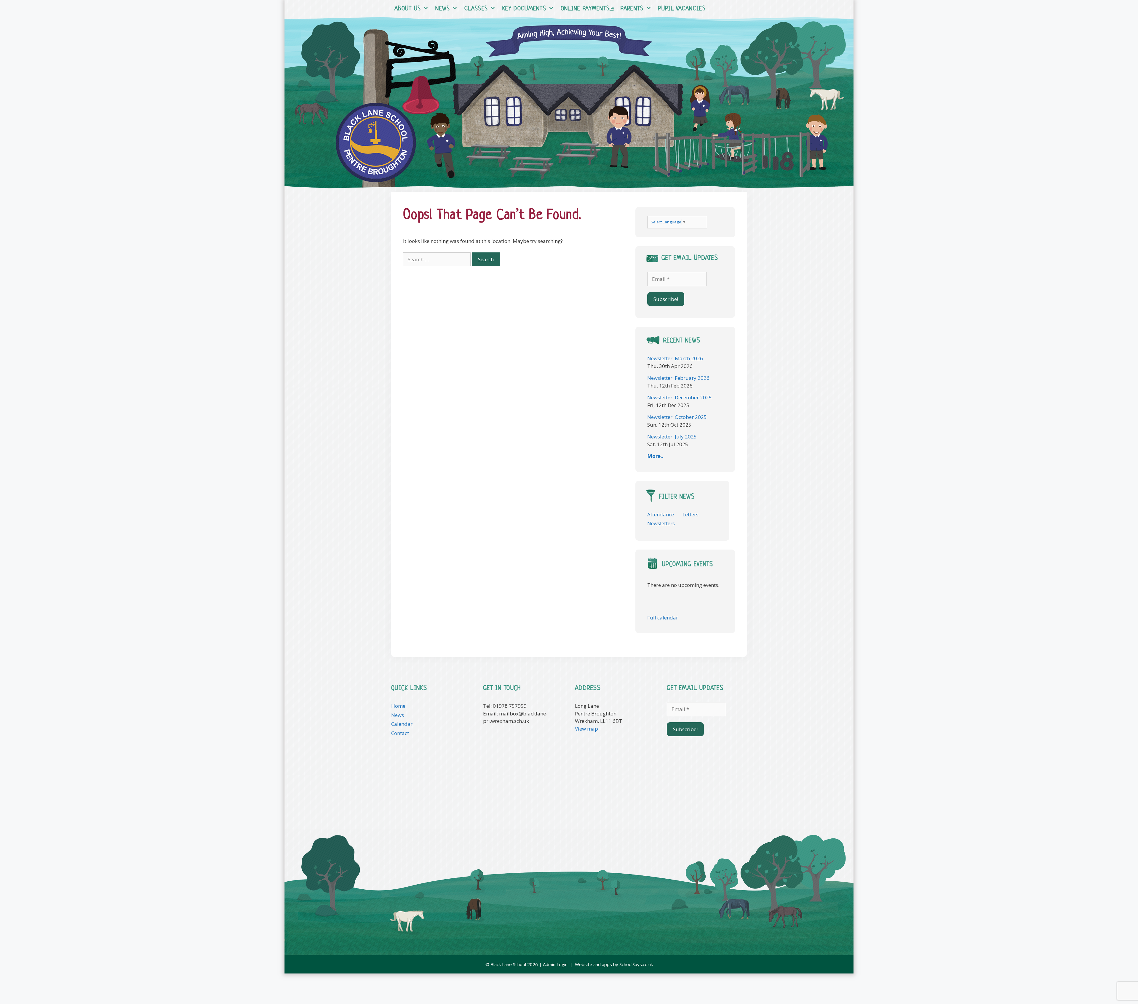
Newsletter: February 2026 (678, 377)
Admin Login (555, 964)
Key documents (524, 9)
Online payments (585, 9)
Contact (400, 733)
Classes (476, 9)
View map (586, 728)
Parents (632, 9)
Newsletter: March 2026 (675, 358)
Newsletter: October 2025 (677, 417)
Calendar (402, 723)
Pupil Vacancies (682, 9)
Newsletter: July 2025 (672, 436)
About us (407, 9)
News (442, 9)
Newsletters (661, 523)
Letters (691, 514)
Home (398, 705)
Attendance (660, 514)
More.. (655, 456)
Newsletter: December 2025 (679, 397)
